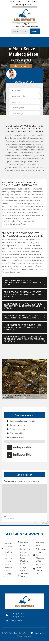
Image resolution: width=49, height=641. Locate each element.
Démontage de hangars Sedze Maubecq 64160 (9, 549)
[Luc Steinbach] (24, 14)
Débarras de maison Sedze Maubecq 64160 (9, 564)
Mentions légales (38, 633)
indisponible (15, 1)
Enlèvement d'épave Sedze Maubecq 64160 (41, 555)
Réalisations (21, 66)
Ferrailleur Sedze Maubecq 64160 (40, 568)
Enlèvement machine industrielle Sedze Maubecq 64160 (25, 556)
